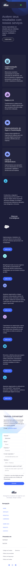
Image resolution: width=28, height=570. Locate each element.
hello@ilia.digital (12, 428)
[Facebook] (15, 565)
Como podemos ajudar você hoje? (13, 466)
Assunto (6, 435)
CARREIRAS (6, 519)
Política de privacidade (8, 553)
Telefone (6, 460)
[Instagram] (12, 565)
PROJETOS (6, 515)
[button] (16, 5)
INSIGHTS (5, 527)
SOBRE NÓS (6, 524)
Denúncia (17, 550)
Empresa (6, 447)
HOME (4, 508)
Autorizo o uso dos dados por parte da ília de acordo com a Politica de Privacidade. (14, 477)
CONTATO (5, 531)
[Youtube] (19, 565)
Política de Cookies (7, 559)
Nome (5, 441)
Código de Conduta (7, 550)
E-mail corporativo (9, 454)
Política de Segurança (8, 556)
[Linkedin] (9, 565)
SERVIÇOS (5, 511)
